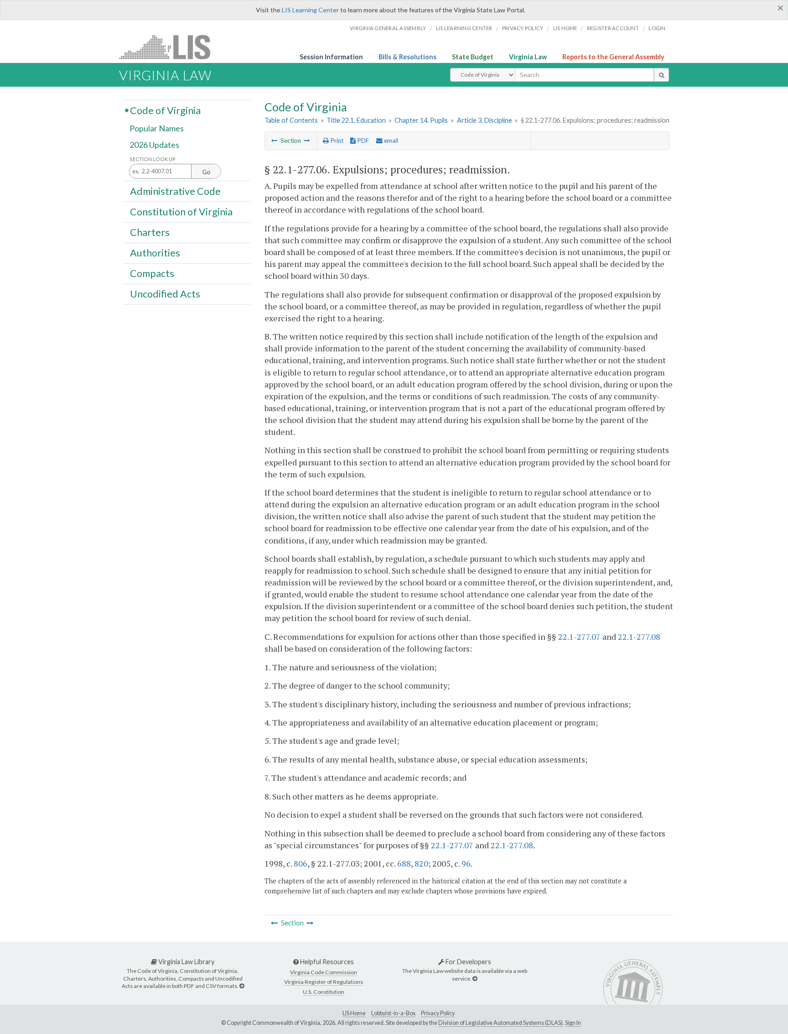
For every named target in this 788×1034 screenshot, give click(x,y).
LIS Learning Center (310, 10)
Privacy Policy (523, 28)
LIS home (565, 28)
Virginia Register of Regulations (323, 981)
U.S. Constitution (323, 991)
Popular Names (157, 129)
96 (466, 863)
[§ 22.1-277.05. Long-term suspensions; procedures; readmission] (274, 140)
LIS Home (354, 1013)
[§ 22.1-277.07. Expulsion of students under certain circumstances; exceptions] (307, 140)
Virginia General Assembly (388, 28)
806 (300, 863)
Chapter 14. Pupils (421, 120)
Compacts (152, 273)
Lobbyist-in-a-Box (393, 1013)
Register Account (613, 28)
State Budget (472, 57)
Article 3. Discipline (484, 120)
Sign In (573, 1022)
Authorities (155, 253)
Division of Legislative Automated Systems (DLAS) (500, 1022)
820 (421, 863)
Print (336, 140)
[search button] (661, 75)
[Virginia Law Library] (241, 985)
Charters (150, 232)
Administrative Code (175, 191)
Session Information (331, 57)
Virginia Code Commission (323, 972)
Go (206, 172)
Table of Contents (291, 120)
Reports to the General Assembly (613, 57)
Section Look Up (153, 159)
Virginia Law (528, 57)
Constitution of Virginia (181, 211)
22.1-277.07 (579, 636)
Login (656, 28)
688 (404, 863)
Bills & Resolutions (407, 57)
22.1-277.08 (639, 636)
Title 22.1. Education (356, 120)
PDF (362, 140)
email (390, 140)
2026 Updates (154, 145)
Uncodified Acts (165, 294)
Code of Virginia (165, 110)
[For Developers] (474, 978)
